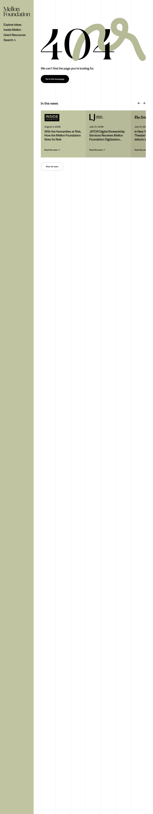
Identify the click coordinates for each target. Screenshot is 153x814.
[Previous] (139, 103)
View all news (52, 166)
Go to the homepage (55, 79)
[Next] (144, 103)
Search (8, 40)
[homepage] (17, 11)
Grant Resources (15, 35)
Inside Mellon (12, 30)
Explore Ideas (13, 24)
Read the (51, 150)
